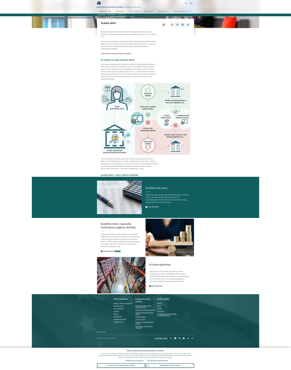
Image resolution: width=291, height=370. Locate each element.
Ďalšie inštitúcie (119, 308)
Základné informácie (105, 11)
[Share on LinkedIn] (182, 24)
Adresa (116, 314)
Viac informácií (153, 207)
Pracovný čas (118, 316)
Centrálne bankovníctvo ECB (181, 11)
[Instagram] (179, 338)
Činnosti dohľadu (134, 11)
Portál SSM (160, 311)
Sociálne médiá (118, 322)
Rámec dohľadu (120, 11)
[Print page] (163, 24)
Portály (159, 303)
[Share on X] (172, 24)
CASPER (159, 308)
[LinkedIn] (175, 338)
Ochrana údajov (140, 319)
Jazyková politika (140, 317)
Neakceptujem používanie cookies (170, 365)
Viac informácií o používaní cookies (158, 360)
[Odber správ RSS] (192, 338)
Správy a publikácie (163, 11)
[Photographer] (140, 212)
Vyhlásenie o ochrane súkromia (145, 310)
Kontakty (116, 311)
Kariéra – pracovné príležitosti (123, 303)
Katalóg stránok (102, 332)
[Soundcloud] (188, 338)
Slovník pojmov (118, 306)
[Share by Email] (188, 24)
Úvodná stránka (101, 14)
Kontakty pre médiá (120, 319)
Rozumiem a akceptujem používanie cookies (121, 365)
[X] (171, 338)
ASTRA (159, 306)
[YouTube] (184, 338)
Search (186, 3)
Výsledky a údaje (148, 11)
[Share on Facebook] (177, 24)
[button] (188, 3)
